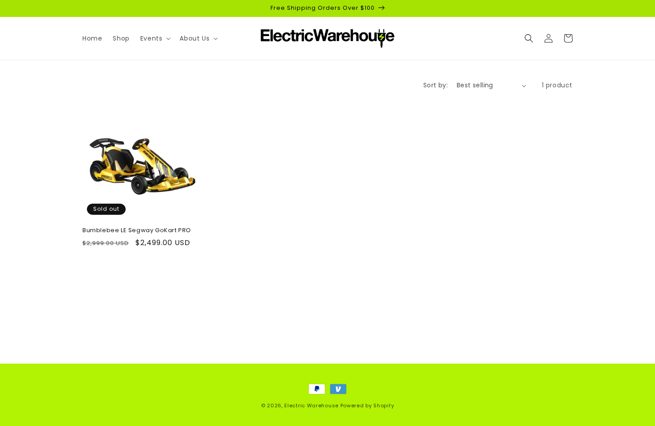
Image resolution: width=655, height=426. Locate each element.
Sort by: (435, 85)
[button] (155, 38)
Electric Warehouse (311, 405)
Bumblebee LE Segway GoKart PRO (136, 230)
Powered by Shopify (367, 405)
